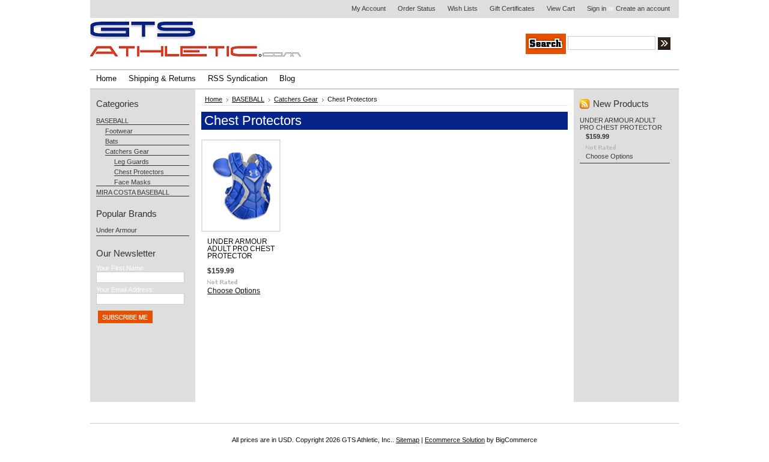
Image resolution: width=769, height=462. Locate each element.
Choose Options (233, 290)
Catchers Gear (127, 151)
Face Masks (132, 182)
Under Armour (116, 230)
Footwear (119, 131)
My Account (368, 8)
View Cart (561, 8)
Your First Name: (120, 268)
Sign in (596, 8)
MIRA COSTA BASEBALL (132, 192)
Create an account (643, 8)
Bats (111, 141)
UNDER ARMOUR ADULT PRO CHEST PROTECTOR (241, 249)
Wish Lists (463, 8)
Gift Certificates (512, 8)
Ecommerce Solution (455, 439)
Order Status (417, 8)
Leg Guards (131, 161)
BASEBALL (112, 120)
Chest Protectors (139, 171)
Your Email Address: (125, 289)
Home (213, 99)
